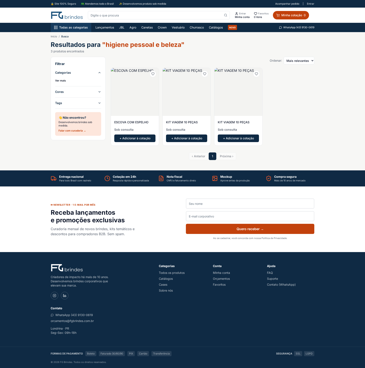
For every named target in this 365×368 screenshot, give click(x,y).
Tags (58, 103)
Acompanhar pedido (287, 3)
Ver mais (60, 80)
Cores (59, 92)
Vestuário (178, 27)
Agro (132, 27)
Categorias (63, 72)
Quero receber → (250, 229)
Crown (162, 27)
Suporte (272, 278)
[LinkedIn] (64, 295)
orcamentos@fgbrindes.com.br (72, 321)
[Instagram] (54, 295)
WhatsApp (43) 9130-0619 (298, 27)
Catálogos (216, 27)
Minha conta (221, 272)
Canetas (147, 27)
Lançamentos (104, 27)
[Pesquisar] (225, 15)
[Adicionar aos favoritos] (153, 74)
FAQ (270, 272)
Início (54, 36)
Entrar (310, 3)
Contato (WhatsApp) (281, 284)
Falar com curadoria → (72, 130)
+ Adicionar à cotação (135, 138)
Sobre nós (166, 290)
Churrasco (197, 27)
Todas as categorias (73, 27)
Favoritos (219, 284)
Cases (163, 284)
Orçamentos (221, 278)
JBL (121, 27)
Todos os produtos (172, 272)
